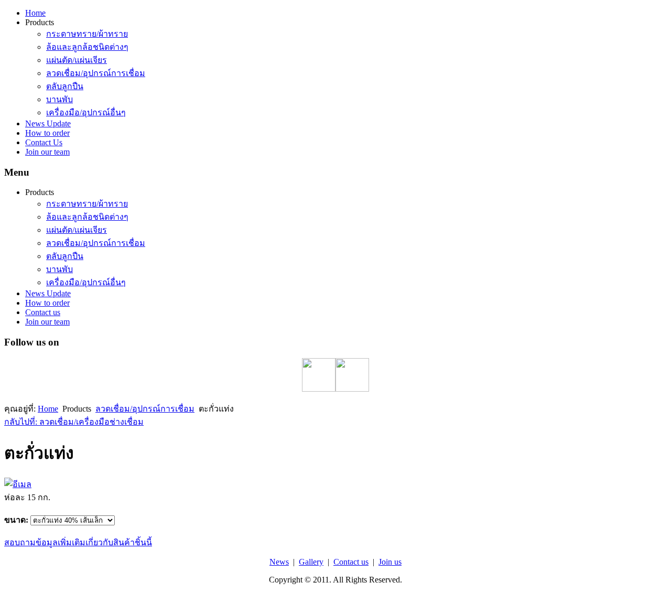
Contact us (42, 312)
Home (35, 12)
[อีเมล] (17, 484)
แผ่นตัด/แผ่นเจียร (76, 60)
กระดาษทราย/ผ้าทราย (87, 33)
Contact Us (43, 142)
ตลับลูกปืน (64, 86)
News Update (48, 123)
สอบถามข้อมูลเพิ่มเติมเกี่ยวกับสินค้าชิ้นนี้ (78, 542)
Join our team (47, 151)
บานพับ (59, 99)
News (279, 561)
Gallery (311, 561)
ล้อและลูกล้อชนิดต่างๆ (87, 46)
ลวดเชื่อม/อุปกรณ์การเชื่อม (95, 73)
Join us (390, 561)
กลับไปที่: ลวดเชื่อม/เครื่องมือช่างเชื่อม (74, 421)
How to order (47, 132)
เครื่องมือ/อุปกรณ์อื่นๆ (86, 112)
